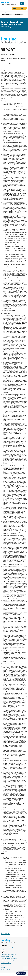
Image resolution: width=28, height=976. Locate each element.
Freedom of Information (7, 956)
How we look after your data (8, 954)
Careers (3, 967)
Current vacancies (5, 969)
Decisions (7, 12)
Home (2, 12)
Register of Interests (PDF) (7, 960)
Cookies (3, 950)
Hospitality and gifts (6, 963)
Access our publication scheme (9, 958)
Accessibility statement (7, 947)
